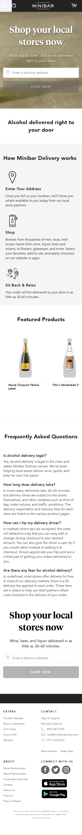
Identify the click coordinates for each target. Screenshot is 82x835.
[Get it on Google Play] (54, 794)
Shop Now (41, 87)
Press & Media (12, 801)
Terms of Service (49, 751)
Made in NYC (61, 814)
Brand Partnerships (14, 774)
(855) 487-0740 (55, 729)
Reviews (8, 740)
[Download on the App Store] (54, 783)
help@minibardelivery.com (62, 735)
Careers (8, 785)
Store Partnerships (14, 768)
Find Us (8, 796)
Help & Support (50, 718)
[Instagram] (67, 770)
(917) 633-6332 (56, 740)
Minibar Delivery (43, 6)
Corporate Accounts (15, 779)
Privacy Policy (67, 751)
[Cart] (74, 4)
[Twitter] (57, 770)
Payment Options (51, 724)
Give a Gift (9, 735)
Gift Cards (9, 729)
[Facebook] (46, 770)
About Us (9, 790)
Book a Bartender (14, 724)
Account (6, 6)
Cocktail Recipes (13, 718)
